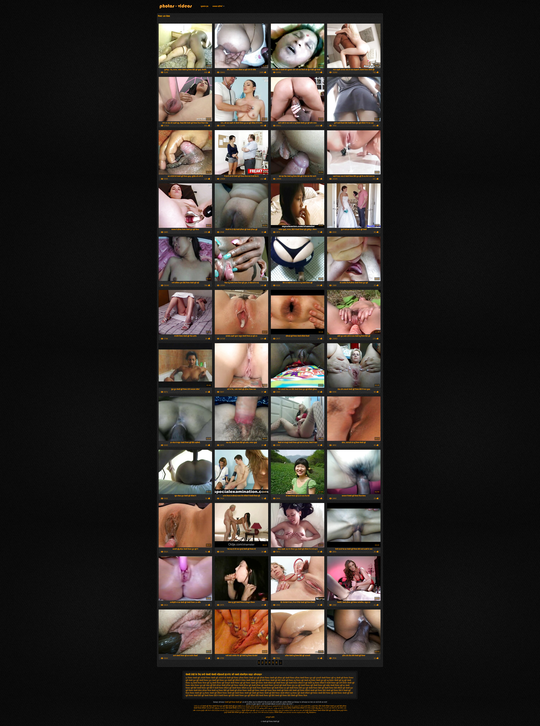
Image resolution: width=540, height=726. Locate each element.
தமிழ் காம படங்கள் (251, 712)
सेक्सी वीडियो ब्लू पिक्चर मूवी (290, 693)
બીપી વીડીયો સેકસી (217, 710)
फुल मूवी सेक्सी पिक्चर (200, 680)
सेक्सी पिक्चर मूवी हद (337, 685)
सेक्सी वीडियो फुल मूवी (248, 710)
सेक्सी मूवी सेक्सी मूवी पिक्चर (254, 693)
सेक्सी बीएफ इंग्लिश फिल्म (202, 690)
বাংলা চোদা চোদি (300, 710)
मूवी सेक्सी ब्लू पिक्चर (312, 683)
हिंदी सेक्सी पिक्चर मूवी (263, 695)
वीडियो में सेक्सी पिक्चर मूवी (329, 683)
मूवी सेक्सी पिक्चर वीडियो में (295, 683)
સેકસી (257, 708)
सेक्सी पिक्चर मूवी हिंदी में (205, 688)
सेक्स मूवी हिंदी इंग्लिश (213, 685)
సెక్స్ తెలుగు (319, 708)
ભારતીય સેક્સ (289, 706)
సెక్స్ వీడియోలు (311, 712)
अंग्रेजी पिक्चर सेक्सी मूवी (209, 678)
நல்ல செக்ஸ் (287, 712)
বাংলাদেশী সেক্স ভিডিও (329, 708)
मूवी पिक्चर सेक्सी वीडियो (264, 683)
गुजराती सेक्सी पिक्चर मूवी (325, 678)
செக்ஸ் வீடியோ (273, 710)
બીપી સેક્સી (198, 706)
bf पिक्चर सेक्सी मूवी (193, 678)
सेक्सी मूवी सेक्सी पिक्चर (236, 693)
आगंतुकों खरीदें (270, 717)
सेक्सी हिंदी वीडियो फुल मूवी (236, 712)
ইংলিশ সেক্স (292, 710)
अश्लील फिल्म (335, 710)
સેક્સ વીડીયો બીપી (247, 706)
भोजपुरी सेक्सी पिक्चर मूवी (233, 683)
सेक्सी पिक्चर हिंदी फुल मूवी (299, 688)
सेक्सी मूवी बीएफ (207, 706)
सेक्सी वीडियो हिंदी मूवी (324, 710)
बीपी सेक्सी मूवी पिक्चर (285, 680)
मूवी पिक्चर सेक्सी (249, 683)
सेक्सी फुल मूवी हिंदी (336, 706)
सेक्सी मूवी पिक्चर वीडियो (301, 690)
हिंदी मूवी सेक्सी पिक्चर (205, 695)
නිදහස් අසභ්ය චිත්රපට (233, 710)
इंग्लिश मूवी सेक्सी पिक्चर (285, 678)
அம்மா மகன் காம (262, 710)
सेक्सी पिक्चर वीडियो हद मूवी (242, 688)
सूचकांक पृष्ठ (204, 6)
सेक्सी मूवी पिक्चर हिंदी (318, 690)
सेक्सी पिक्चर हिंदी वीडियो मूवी (335, 688)
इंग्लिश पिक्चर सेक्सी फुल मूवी (249, 678)
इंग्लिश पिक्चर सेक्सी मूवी (268, 678)
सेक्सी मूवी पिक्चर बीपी (284, 690)
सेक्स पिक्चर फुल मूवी (198, 685)
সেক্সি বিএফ (208, 710)
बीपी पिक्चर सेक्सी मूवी (269, 680)
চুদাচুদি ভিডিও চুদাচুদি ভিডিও (311, 706)
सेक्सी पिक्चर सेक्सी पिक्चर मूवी (263, 688)
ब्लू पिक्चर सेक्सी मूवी (334, 680)
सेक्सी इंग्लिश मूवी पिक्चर (229, 685)
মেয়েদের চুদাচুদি (200, 710)
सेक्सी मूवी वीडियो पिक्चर (218, 693)
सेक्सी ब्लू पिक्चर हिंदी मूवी (220, 690)
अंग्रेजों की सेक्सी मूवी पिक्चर (228, 678)
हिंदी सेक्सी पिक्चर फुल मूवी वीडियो (243, 695)
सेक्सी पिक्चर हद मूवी (281, 688)
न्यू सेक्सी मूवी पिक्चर (341, 678)
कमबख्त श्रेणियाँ (217, 6)
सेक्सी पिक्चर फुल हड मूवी (291, 685)
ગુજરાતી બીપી (298, 706)
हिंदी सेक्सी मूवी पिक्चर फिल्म (297, 695)
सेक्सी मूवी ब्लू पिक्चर (202, 693)
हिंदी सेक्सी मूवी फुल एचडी (233, 706)
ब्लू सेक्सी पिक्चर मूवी (217, 683)
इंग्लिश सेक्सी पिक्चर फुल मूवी (305, 678)
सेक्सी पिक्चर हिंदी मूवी (316, 688)
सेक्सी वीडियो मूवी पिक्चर (309, 693)
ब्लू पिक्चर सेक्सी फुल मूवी (317, 680)
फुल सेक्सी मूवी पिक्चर (216, 680)
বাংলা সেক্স (261, 712)
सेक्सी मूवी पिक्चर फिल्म (268, 690)
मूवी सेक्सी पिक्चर (279, 683)
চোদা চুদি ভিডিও (210, 708)
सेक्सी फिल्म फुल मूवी (218, 706)
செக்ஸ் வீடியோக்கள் (299, 712)
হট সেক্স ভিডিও (339, 708)
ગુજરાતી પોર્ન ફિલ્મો (261, 706)
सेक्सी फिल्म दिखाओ (311, 710)
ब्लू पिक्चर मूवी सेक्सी (301, 680)
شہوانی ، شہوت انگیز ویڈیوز (269, 708)
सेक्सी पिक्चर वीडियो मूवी (223, 688)
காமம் (270, 706)
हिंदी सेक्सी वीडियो (324, 706)
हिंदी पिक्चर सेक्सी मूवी (341, 693)
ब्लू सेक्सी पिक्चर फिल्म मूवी (200, 683)
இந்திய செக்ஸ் (220, 708)
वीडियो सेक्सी (278, 712)
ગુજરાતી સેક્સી (278, 706)
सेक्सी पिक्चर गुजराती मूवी (273, 685)
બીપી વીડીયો (250, 708)
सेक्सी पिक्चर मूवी (307, 685)
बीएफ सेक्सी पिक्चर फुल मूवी (251, 680)
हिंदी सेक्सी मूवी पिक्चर (279, 695)
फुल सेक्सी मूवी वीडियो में (233, 680)
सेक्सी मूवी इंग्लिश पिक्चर (238, 690)
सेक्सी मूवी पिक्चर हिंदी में (334, 690)
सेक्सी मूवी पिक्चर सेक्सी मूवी (233, 702)
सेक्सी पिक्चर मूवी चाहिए (321, 685)
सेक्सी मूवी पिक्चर (253, 690)
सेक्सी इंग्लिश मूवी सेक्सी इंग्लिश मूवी (251, 685)
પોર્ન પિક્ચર (241, 708)
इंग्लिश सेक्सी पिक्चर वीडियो (296, 708)
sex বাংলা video (284, 710)
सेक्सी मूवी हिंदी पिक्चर (272, 693)
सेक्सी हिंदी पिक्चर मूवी (326, 693)
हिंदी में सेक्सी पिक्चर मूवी (222, 695)
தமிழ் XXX (283, 708)
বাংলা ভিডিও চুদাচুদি (310, 708)
